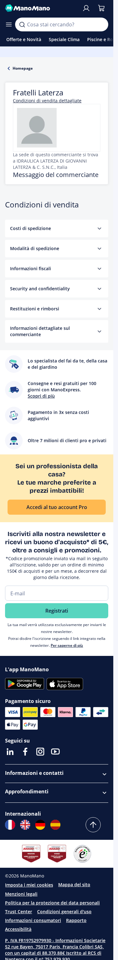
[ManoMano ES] (55, 825)
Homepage (23, 68)
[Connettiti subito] (86, 8)
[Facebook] (25, 752)
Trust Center (18, 911)
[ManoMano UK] (25, 825)
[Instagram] (40, 752)
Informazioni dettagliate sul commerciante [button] (40, 331)
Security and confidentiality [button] (40, 289)
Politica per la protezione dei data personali (52, 903)
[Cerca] (22, 24)
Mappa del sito (74, 885)
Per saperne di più (67, 645)
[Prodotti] (9, 24)
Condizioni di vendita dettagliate (47, 101)
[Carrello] (101, 8)
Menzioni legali (21, 894)
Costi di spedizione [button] (30, 228)
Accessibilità (18, 929)
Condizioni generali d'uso (64, 911)
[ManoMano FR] (10, 825)
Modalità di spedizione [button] (34, 248)
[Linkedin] (10, 752)
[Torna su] (93, 824)
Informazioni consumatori (33, 920)
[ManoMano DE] (40, 825)
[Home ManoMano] (41, 8)
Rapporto (76, 920)
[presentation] (99, 228)
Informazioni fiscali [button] (30, 268)
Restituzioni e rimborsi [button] (34, 309)
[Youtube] (55, 752)
